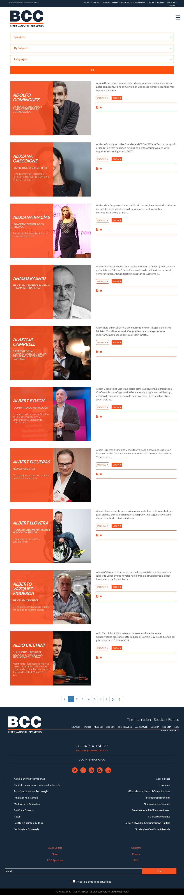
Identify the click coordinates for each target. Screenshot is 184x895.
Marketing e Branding (158, 797)
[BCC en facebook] (83, 769)
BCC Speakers (55, 860)
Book (116, 98)
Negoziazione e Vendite (157, 803)
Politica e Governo (24, 810)
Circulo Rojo (100, 891)
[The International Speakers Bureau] (29, 19)
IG (70, 891)
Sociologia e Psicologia (26, 829)
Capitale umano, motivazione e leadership (37, 784)
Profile (101, 98)
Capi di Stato (163, 778)
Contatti (136, 847)
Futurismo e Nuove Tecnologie (31, 791)
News (55, 854)
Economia (165, 784)
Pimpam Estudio (120, 891)
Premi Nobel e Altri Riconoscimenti (151, 810)
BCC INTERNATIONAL (92, 759)
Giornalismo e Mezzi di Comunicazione (149, 791)
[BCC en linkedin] (108, 769)
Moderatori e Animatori (27, 803)
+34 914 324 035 (94, 746)
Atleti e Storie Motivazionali (29, 778)
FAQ (136, 860)
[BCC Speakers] (25, 724)
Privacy (136, 854)
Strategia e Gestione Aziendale (152, 829)
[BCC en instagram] (100, 769)
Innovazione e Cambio (26, 797)
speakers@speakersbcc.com (92, 750)
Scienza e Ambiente (159, 816)
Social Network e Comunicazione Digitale (147, 822)
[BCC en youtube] (91, 769)
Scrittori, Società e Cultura (28, 822)
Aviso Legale (55, 847)
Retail (17, 816)
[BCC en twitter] (75, 769)
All (92, 70)
